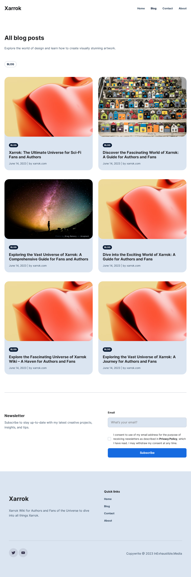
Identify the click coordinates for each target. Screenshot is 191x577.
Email (111, 412)
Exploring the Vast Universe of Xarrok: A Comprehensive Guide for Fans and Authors (48, 256)
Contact (167, 8)
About (183, 8)
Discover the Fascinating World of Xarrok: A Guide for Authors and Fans (141, 154)
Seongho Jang (163, 134)
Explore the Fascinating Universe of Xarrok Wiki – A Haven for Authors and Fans (47, 359)
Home (141, 8)
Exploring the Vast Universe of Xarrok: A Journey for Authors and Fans (139, 359)
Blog (153, 8)
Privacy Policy (168, 438)
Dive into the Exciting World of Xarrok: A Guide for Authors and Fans (139, 256)
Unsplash (178, 134)
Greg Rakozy (71, 236)
